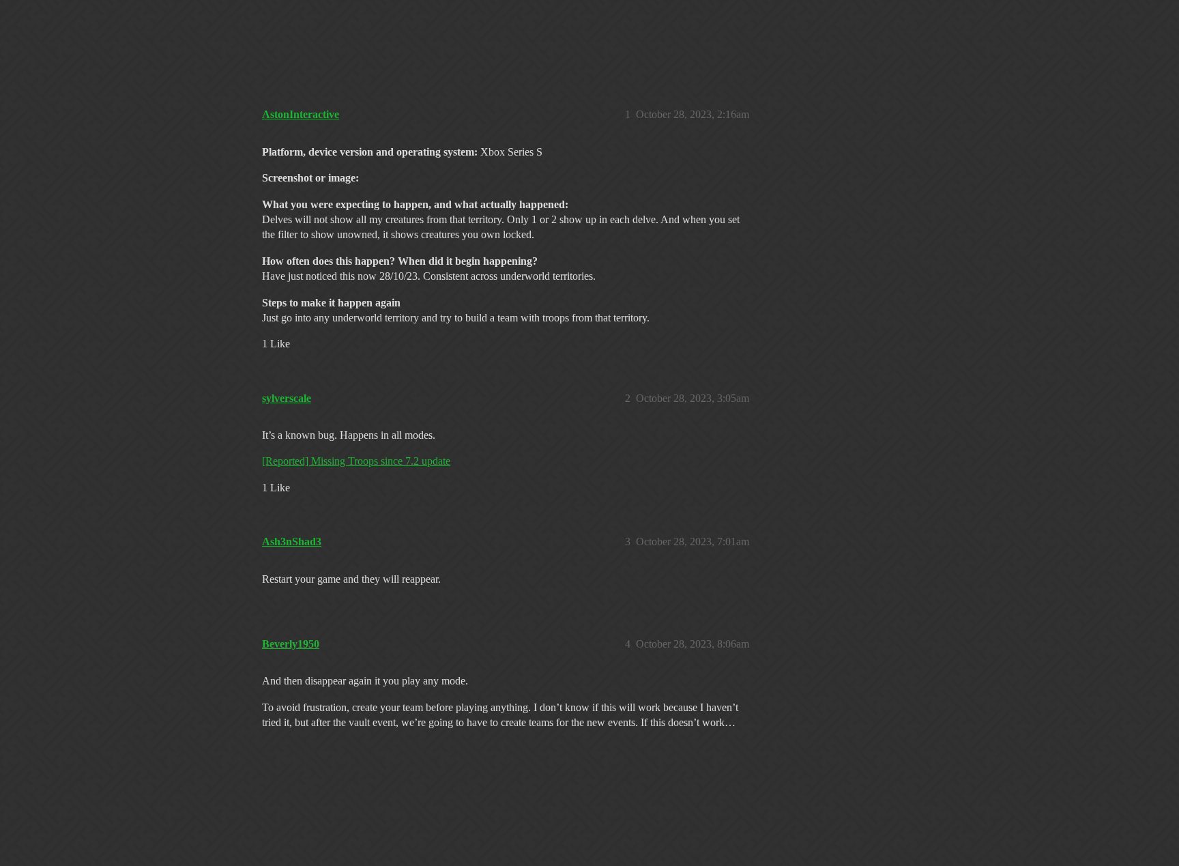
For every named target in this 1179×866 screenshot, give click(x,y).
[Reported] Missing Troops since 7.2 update (356, 461)
